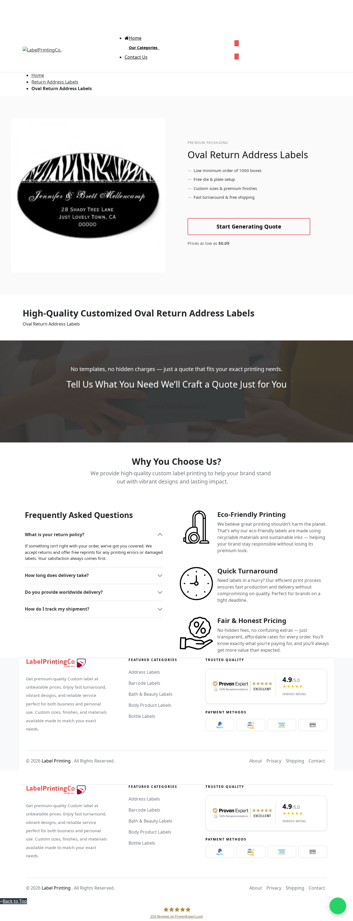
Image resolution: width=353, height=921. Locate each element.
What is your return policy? (54, 534)
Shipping (295, 761)
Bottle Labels (142, 716)
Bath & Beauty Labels (150, 694)
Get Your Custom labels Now (176, 406)
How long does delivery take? (57, 575)
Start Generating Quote (248, 226)
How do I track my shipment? (57, 609)
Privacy (273, 761)
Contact (317, 761)
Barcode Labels (144, 683)
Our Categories (144, 47)
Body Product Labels (150, 705)
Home (37, 75)
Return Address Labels (54, 82)
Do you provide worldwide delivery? (64, 592)
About (255, 761)
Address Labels (144, 672)
